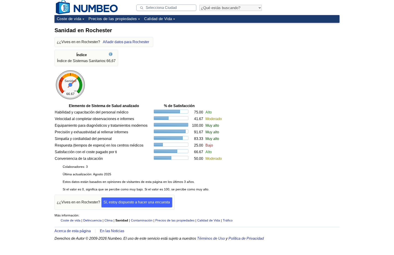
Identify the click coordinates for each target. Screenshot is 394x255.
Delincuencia (92, 220)
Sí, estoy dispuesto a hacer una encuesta (137, 202)
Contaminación (142, 220)
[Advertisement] (305, 53)
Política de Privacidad (246, 238)
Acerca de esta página (72, 231)
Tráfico (228, 220)
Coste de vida (69, 19)
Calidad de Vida (158, 19)
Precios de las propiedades (112, 19)
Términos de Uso (211, 238)
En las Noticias (112, 231)
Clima (108, 220)
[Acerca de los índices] (111, 55)
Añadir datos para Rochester (126, 42)
